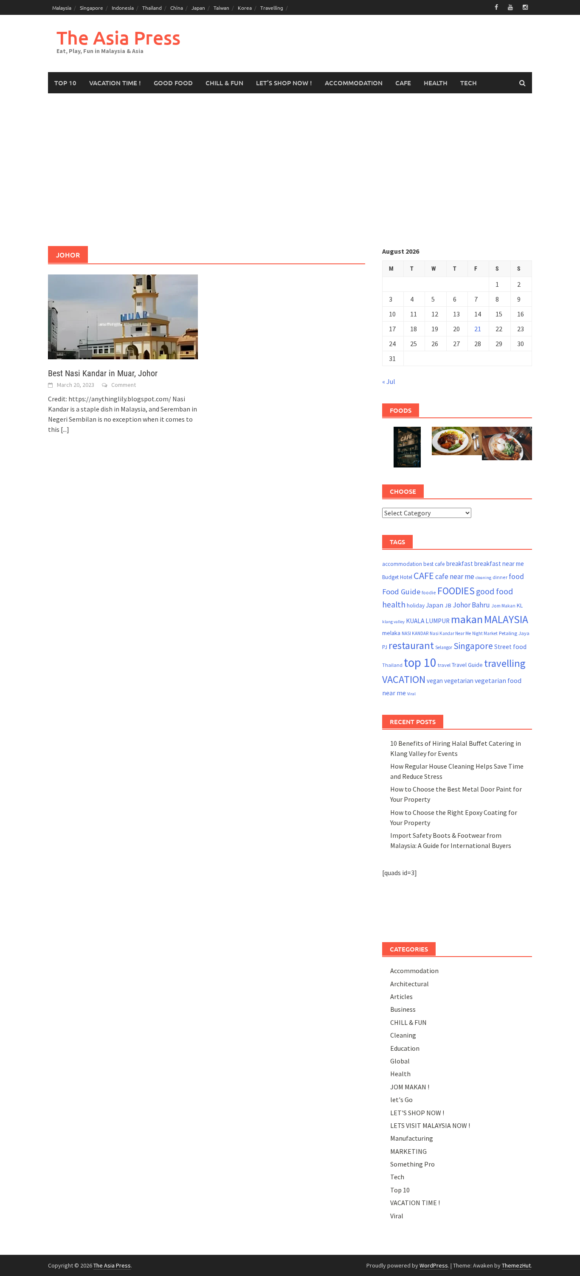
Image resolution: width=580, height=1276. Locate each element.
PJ (384, 647)
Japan (198, 7)
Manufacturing (411, 1138)
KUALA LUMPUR (428, 621)
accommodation (402, 564)
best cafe (434, 564)
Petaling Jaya (514, 633)
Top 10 (400, 1190)
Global (400, 1061)
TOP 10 (65, 82)
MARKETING (408, 1151)
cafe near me (454, 576)
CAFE (403, 82)
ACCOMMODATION (354, 82)
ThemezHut (516, 1265)
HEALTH (436, 82)
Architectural (409, 983)
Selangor (443, 647)
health (393, 604)
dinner (500, 577)
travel (444, 665)
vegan (435, 681)
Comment (123, 385)
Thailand (152, 7)
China (176, 7)
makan (467, 619)
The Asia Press (118, 37)
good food (494, 591)
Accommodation (414, 970)
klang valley (393, 621)
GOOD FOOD (173, 82)
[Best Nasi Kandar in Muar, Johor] (123, 316)
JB (448, 605)
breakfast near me (499, 564)
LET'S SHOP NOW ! (417, 1112)
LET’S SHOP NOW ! (284, 82)
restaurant (411, 645)
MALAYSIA (506, 619)
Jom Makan (503, 605)
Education (405, 1048)
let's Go (401, 1099)
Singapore (91, 7)
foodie (429, 592)
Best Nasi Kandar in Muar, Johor (103, 373)
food (516, 576)
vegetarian (458, 681)
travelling (505, 663)
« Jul (388, 381)
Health (400, 1073)
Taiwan (221, 7)
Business (403, 1009)
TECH (468, 82)
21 (477, 329)
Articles (401, 996)
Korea (245, 7)
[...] (65, 429)
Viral (411, 694)
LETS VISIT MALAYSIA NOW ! (430, 1125)
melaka (391, 633)
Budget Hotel (397, 577)
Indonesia (123, 7)
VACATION (403, 679)
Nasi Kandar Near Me (450, 633)
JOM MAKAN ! (409, 1087)
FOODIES (456, 590)
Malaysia (61, 7)
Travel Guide (467, 665)
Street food (510, 647)
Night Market (485, 633)
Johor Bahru (471, 605)
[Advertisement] (290, 169)
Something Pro (412, 1164)
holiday (416, 605)
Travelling (271, 7)
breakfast (459, 564)
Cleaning (403, 1035)
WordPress (434, 1265)
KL (520, 605)
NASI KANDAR (415, 633)
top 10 (420, 662)
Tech (397, 1176)
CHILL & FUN (224, 82)
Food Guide (401, 591)
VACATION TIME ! (115, 82)
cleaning (483, 577)
